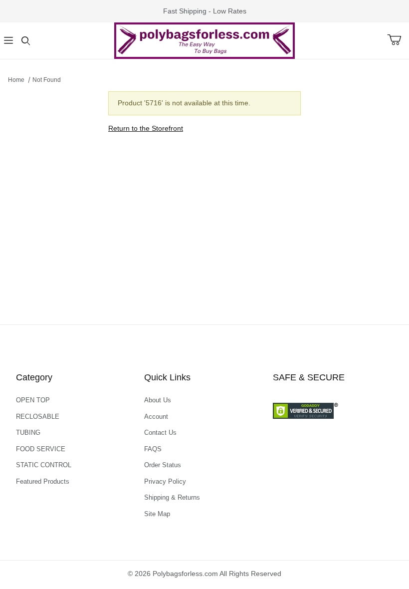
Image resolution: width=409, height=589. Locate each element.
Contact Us (160, 432)
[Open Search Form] (25, 40)
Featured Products (42, 481)
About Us (157, 400)
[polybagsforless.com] (204, 40)
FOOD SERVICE (40, 449)
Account (156, 416)
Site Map (157, 514)
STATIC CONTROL (43, 465)
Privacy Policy (165, 481)
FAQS (153, 449)
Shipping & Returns (172, 497)
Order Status (162, 465)
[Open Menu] (8, 40)
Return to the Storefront (145, 128)
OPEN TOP (33, 400)
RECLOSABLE (37, 416)
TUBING (28, 432)
